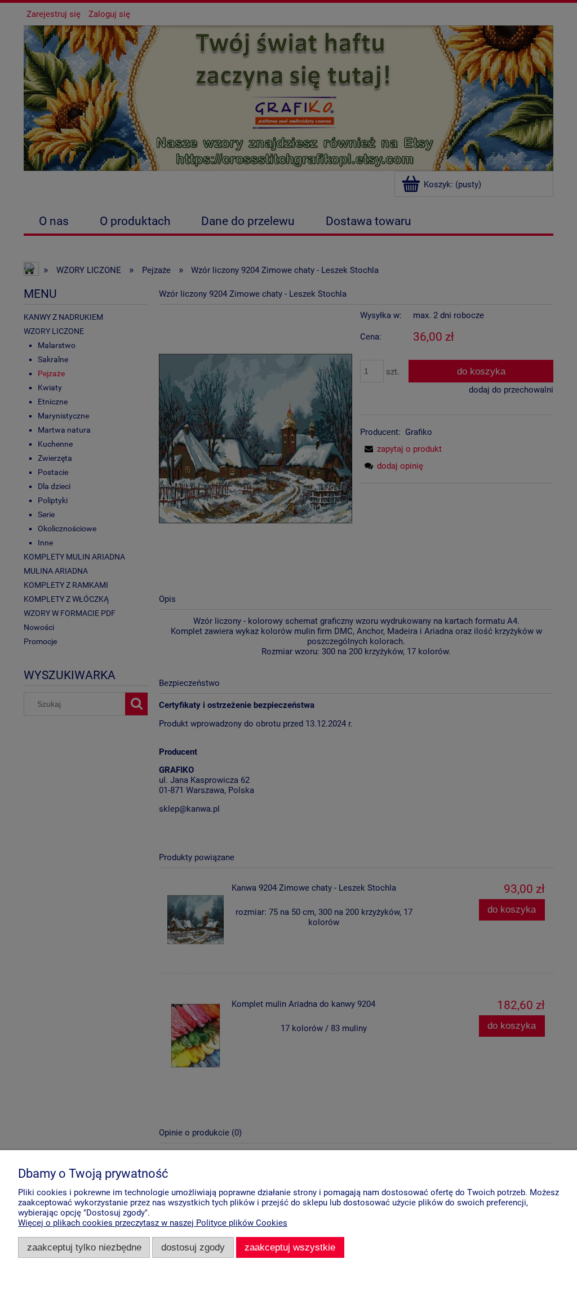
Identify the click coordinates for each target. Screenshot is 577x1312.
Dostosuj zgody (193, 1247)
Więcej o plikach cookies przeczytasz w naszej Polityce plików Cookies (152, 1223)
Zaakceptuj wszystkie (290, 1247)
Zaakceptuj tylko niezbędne (84, 1247)
